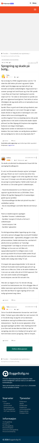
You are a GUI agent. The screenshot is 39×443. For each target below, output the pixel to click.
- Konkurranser (7, 405)
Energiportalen (24, 413)
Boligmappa (23, 401)
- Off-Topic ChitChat (9, 411)
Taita (7, 75)
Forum (5, 401)
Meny (34, 3)
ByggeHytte (23, 407)
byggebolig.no (24, 385)
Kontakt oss (6, 424)
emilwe (8, 158)
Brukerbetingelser (8, 428)
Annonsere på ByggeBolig (10, 430)
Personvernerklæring (9, 431)
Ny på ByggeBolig (8, 426)
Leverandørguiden (25, 409)
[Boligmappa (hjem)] (7, 3)
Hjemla (22, 403)
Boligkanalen (23, 405)
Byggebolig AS (15, 439)
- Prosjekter (6, 403)
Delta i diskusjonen (19, 349)
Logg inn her (11, 145)
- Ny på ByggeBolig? (9, 409)
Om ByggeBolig (7, 422)
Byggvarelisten (24, 411)
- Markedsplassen (8, 407)
